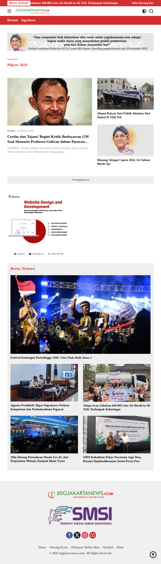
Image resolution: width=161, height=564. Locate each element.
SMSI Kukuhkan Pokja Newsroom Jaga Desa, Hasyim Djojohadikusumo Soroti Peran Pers (112, 459)
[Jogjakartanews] (32, 11)
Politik (11, 130)
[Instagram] (85, 535)
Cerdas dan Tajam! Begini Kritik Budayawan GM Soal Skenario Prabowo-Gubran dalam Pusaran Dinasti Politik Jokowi (48, 141)
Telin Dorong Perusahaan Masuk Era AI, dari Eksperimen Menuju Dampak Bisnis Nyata (39, 459)
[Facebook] (69, 535)
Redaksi (108, 547)
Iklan (120, 547)
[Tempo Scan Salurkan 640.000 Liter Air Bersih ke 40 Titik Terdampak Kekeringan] (117, 383)
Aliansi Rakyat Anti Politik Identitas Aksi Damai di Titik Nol (123, 115)
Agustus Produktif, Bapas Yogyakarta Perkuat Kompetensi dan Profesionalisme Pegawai (39, 407)
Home (42, 547)
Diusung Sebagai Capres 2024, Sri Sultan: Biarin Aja (124, 162)
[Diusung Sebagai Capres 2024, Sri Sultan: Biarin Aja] (125, 140)
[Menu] (10, 11)
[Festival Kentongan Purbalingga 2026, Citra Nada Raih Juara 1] (80, 314)
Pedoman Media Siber (85, 547)
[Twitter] (77, 535)
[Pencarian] (151, 11)
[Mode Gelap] (144, 11)
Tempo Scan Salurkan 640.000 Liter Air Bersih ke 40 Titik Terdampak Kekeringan (116, 407)
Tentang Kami (58, 547)
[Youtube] (92, 535)
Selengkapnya (80, 179)
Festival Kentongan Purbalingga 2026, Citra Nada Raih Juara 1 (51, 357)
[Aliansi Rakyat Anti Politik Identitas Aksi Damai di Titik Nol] (125, 94)
